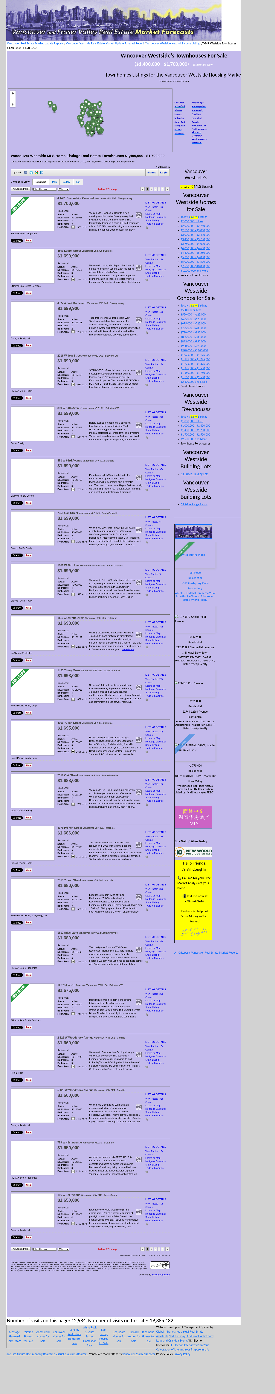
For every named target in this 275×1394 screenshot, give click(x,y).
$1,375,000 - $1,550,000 (195, 368)
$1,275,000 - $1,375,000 (195, 364)
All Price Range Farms (194, 504)
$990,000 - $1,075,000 (194, 350)
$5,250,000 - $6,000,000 (195, 257)
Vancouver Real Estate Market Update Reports (35, 43)
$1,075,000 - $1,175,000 (195, 355)
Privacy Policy (182, 1354)
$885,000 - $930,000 (193, 341)
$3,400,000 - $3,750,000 (195, 239)
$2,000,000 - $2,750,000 (195, 226)
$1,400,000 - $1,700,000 (195, 430)
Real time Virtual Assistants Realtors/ (65, 1354)
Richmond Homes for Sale (148, 1337)
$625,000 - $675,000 (193, 319)
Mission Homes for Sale (28, 1337)
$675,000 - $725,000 (193, 323)
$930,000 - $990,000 (193, 346)
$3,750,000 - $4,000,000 (195, 244)
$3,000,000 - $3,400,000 (195, 235)
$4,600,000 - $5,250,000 (195, 252)
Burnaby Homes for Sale (133, 1337)
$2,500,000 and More (194, 381)
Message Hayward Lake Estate (14, 1337)
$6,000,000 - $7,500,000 (195, 261)
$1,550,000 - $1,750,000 (195, 373)
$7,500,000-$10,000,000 (195, 266)
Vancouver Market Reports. (138, 1354)
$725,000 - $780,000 (193, 328)
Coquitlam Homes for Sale (119, 1337)
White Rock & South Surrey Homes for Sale (90, 1336)
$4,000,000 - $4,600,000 (195, 248)
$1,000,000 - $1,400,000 (195, 425)
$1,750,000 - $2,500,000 (195, 377)
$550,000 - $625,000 (193, 314)
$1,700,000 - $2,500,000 (195, 434)
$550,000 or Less (191, 310)
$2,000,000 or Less (192, 221)
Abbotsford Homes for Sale (43, 1337)
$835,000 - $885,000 (193, 337)
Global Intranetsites (168, 1331)
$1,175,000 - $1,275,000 (195, 359)
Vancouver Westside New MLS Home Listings (173, 43)
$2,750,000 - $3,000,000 (195, 230)
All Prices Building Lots (194, 474)
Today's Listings (194, 217)
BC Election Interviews (183, 1345)
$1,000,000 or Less (192, 421)
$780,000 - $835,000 (193, 332)
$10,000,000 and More (194, 270)
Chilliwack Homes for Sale (59, 1337)
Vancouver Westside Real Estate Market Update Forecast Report (105, 43)
